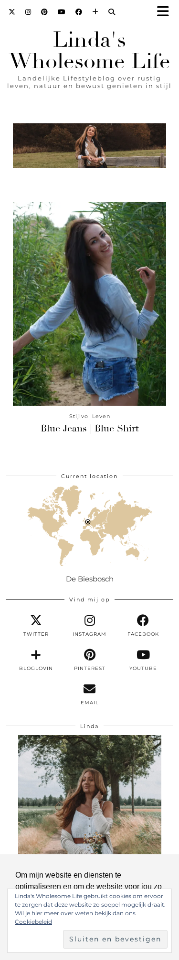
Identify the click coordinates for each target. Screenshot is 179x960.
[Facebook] (79, 12)
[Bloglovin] (95, 12)
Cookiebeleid (33, 921)
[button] (166, 12)
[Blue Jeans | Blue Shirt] (89, 304)
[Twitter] (12, 12)
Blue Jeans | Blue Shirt (90, 428)
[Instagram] (28, 12)
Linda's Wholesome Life (89, 50)
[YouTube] (62, 12)
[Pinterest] (44, 12)
